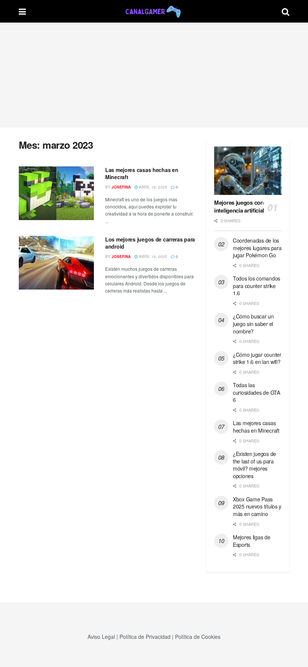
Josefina (121, 187)
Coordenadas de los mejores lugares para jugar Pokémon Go (257, 248)
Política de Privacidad (145, 636)
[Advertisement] (154, 75)
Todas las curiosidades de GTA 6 (256, 392)
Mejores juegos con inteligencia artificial (239, 206)
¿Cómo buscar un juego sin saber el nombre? (253, 323)
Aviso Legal (101, 636)
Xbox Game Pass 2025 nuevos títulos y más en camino (257, 506)
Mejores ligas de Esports (251, 540)
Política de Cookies (197, 636)
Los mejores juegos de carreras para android (150, 243)
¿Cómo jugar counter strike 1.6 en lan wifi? (257, 358)
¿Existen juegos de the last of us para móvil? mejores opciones (254, 465)
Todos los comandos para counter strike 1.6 (256, 286)
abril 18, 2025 (152, 187)
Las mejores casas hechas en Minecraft (141, 173)
